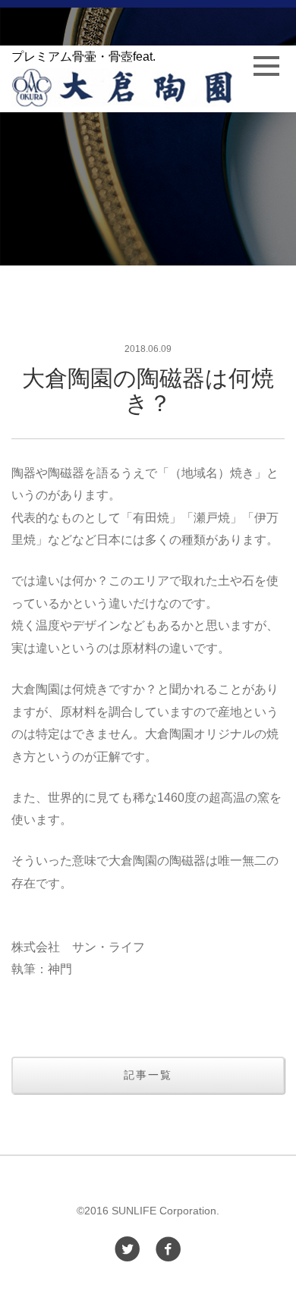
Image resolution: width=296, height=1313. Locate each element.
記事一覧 (148, 1075)
